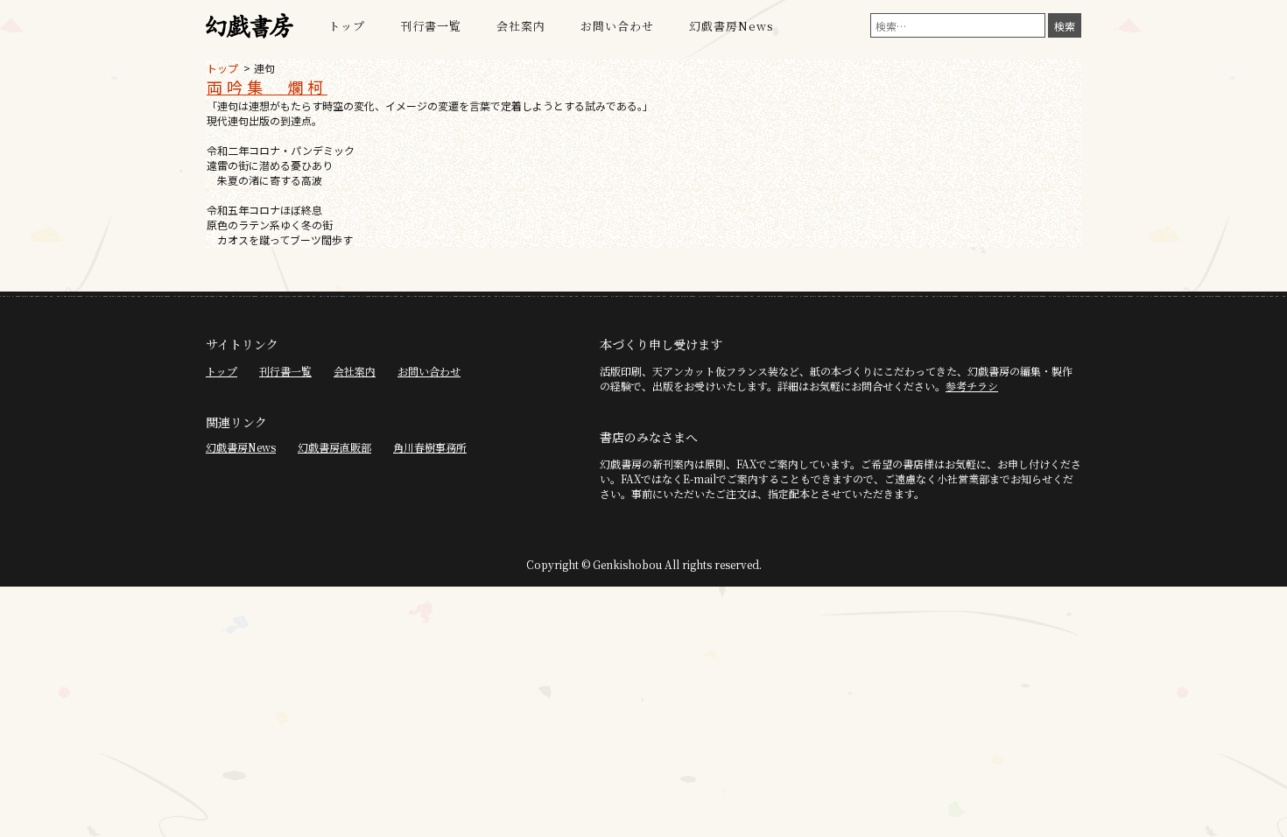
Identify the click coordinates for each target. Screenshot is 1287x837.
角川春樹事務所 (430, 447)
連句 (264, 67)
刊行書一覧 (430, 26)
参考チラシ (972, 385)
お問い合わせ (617, 26)
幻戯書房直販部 (334, 447)
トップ (346, 26)
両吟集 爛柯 (267, 86)
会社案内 (520, 26)
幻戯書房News (731, 26)
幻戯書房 (249, 26)
